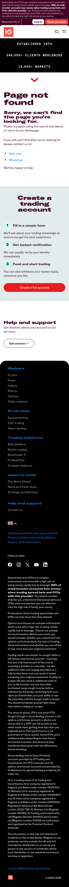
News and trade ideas (22, 487)
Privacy (13, 537)
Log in (38, 21)
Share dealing (17, 428)
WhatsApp (16, 160)
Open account (56, 21)
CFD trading (16, 423)
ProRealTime (16, 460)
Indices (12, 385)
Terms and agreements (40, 533)
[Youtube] (36, 564)
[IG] (8, 32)
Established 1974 (34, 43)
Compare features (20, 465)
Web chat (15, 153)
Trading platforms (25, 437)
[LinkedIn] (45, 564)
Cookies (24, 537)
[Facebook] (10, 564)
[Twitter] (27, 564)
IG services (18, 411)
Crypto (12, 375)
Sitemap (18, 533)
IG (9, 533)
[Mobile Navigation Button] (64, 32)
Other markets (17, 401)
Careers (13, 868)
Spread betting (18, 417)
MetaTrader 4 (17, 455)
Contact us (15, 510)
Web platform (17, 444)
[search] (56, 32)
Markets (16, 368)
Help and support (25, 503)
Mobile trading (17, 449)
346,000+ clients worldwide (34, 55)
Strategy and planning (22, 492)
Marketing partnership (35, 868)
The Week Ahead (19, 481)
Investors (38, 537)
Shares (12, 391)
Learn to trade (22, 475)
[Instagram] (19, 564)
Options (13, 396)
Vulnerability (32, 542)
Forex (11, 380)
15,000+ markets (34, 66)
